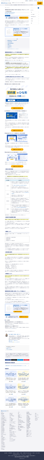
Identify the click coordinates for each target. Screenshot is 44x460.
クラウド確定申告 (4, 418)
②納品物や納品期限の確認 (10, 43)
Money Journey (36, 419)
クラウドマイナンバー (3, 445)
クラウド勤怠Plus (3, 439)
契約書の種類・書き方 (33, 16)
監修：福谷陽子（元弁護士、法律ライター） (10, 13)
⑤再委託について (9, 47)
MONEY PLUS (36, 418)
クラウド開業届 (11, 420)
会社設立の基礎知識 (28, 421)
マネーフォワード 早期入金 (12, 432)
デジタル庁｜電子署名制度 (9, 349)
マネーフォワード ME (37, 417)
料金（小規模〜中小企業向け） (21, 421)
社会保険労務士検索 (20, 417)
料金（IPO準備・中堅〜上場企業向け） (21, 422)
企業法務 (32, 18)
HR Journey (36, 420)
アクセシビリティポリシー (24, 454)
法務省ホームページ (8, 348)
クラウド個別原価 (3, 430)
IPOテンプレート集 (28, 435)
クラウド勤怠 (3, 438)
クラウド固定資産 (3, 429)
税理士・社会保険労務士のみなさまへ (21, 427)
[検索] (38, 8)
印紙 (31, 12)
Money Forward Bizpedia (29, 414)
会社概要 (26, 0)
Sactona (13, 436)
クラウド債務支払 (2, 427)
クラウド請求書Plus (3, 423)
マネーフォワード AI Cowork (12, 439)
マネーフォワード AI (12, 440)
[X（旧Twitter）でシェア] (14, 360)
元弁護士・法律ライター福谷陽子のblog (13, 340)
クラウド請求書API (20, 429)
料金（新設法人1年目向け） (20, 420)
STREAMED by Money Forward (12, 434)
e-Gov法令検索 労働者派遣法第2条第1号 (21, 207)
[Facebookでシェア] (8, 360)
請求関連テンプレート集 (29, 430)
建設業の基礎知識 (28, 425)
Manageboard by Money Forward (13, 435)
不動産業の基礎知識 (28, 427)
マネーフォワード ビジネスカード (13, 421)
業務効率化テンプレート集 (29, 436)
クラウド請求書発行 (4, 422)
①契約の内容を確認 (10, 41)
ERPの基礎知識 (28, 416)
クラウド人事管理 (2, 437)
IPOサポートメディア (20, 425)
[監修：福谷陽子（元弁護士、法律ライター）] (6, 338)
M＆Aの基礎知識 (28, 426)
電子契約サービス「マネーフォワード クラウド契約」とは (18, 2)
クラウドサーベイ (3, 447)
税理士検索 (19, 416)
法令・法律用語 (32, 14)
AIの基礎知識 (28, 428)
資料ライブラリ (36, 414)
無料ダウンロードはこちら (17, 108)
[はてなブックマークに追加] (20, 360)
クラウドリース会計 (3, 417)
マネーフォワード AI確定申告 (3, 419)
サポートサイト (19, 414)
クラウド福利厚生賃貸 (3, 446)
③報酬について (9, 44)
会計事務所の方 (30, 0)
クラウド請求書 (4, 421)
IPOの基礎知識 (28, 422)
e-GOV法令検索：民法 (8, 347)
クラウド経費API (19, 430)
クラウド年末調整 (2, 442)
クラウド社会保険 (3, 443)
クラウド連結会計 (2, 431)
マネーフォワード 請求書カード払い (13, 431)
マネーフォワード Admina (12, 422)
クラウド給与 (2, 441)
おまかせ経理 (11, 414)
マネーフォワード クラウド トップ (5, 0)
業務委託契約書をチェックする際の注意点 (12, 40)
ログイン (41, 0)
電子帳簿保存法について (12, 425)
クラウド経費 (2, 426)
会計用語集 (28, 415)
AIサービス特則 (29, 454)
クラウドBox (3, 433)
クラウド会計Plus (3, 415)
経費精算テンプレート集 (29, 431)
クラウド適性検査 (2, 449)
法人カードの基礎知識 (29, 423)
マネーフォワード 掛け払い (3, 434)
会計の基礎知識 (28, 417)
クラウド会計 (2, 414)
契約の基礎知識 (28, 420)
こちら (9, 324)
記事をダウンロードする (23, 17)
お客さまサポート (36, 0)
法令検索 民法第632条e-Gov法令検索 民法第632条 (20, 185)
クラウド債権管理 (3, 425)
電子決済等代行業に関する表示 (16, 454)
